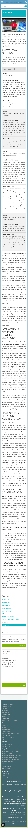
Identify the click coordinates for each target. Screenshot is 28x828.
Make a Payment (16, 781)
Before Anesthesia (7, 761)
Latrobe (4, 776)
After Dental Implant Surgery (10, 751)
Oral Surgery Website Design (11, 821)
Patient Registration (7, 784)
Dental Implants (6, 600)
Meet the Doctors (7, 744)
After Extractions (7, 753)
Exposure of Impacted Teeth (10, 619)
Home (11, 15)
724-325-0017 (11, 808)
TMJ (3, 614)
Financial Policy (6, 707)
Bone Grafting (6, 603)
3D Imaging (5, 622)
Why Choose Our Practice (10, 721)
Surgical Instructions (8, 749)
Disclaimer (17, 784)
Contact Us (4, 6)
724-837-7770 (10, 665)
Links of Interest (6, 767)
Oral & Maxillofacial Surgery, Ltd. (14, 2)
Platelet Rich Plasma (8, 617)
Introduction (5, 713)
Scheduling (5, 719)
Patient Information (7, 704)
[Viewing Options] (3, 825)
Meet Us (4, 742)
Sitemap (23, 784)
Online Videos (6, 715)
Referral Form (6, 769)
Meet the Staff (6, 746)
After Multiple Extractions (9, 757)
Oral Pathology (6, 611)
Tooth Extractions (7, 608)
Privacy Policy (6, 717)
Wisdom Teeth (6, 605)
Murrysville (5, 778)
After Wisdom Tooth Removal (10, 759)
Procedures (16, 15)
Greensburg (5, 774)
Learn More (22, 646)
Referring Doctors (7, 764)
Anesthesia (6, 625)
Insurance (5, 711)
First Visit (4, 709)
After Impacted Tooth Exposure (11, 755)
